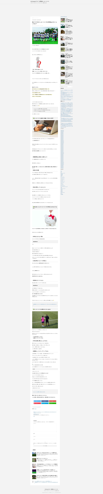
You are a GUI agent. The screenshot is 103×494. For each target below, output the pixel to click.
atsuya (35, 408)
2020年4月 (62, 158)
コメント (34, 423)
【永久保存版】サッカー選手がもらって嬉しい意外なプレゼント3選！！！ (69, 38)
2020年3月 (62, 159)
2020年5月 (62, 157)
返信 (34, 416)
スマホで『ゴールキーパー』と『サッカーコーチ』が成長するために (51, 490)
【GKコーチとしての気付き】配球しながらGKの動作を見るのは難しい (47, 475)
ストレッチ (62, 182)
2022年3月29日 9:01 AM (36, 414)
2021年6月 (62, 146)
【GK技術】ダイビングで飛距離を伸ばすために (67, 108)
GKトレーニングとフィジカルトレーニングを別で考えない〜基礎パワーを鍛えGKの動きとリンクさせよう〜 (69, 75)
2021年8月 (62, 144)
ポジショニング (63, 185)
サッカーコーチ (63, 181)
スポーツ (62, 183)
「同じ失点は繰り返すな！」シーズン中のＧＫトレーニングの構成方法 (47, 464)
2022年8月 (62, 133)
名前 (34, 433)
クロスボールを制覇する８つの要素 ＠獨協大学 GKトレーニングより (69, 50)
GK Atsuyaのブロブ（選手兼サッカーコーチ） (40, 1)
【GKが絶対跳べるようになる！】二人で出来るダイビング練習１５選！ (69, 20)
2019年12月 (62, 162)
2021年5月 (62, 147)
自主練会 (62, 194)
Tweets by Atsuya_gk (64, 16)
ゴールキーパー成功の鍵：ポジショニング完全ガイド (68, 62)
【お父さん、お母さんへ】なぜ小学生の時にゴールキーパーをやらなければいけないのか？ (68, 32)
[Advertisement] (51, 10)
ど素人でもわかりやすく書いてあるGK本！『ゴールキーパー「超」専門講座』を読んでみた (69, 56)
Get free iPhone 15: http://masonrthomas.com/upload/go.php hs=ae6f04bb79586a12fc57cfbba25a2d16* (67, 120)
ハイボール (62, 184)
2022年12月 (62, 130)
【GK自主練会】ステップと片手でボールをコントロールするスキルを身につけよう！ (69, 68)
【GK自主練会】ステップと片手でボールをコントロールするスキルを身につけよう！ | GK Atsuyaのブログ (67, 126)
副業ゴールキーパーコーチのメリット (42, 458)
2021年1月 (62, 151)
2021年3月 (62, 149)
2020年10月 (62, 153)
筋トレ (61, 193)
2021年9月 (62, 143)
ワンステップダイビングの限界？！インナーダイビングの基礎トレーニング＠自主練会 (68, 82)
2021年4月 (62, 148)
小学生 (61, 190)
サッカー (62, 180)
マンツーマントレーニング (64, 186)
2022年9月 (62, 132)
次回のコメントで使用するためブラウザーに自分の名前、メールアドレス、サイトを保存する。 (44, 443)
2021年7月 (62, 145)
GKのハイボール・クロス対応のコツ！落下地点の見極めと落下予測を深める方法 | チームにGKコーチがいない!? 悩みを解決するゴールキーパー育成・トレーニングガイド (67, 106)
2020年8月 (62, 155)
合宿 (61, 187)
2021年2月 (62, 150)
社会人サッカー (63, 192)
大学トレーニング (63, 188)
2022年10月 (62, 131)
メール (34, 436)
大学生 (61, 189)
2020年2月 (62, 160)
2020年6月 (62, 156)
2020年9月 (62, 154)
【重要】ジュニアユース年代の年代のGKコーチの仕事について (46, 469)
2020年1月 (62, 161)
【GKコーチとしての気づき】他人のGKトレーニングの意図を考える (47, 452)
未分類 (61, 191)
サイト (34, 439)
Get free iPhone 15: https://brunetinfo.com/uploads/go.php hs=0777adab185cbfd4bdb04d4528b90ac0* (66, 115)
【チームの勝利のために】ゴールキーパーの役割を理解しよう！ (43, 481)
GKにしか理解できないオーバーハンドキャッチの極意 (69, 44)
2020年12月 (62, 152)
